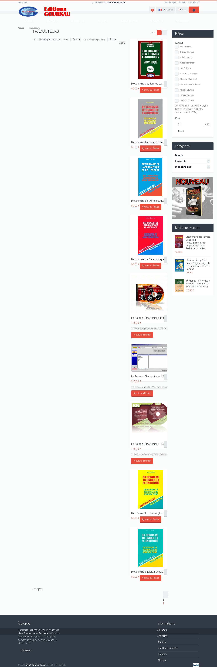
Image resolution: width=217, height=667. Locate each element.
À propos (162, 630)
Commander (194, 3)
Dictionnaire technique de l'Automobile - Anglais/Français (150, 142)
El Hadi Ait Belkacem (189, 73)
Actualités (78, 21)
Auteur (179, 42)
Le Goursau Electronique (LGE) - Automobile (150, 317)
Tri (33, 40)
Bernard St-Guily (187, 100)
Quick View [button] (150, 118)
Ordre (65, 40)
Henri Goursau (186, 46)
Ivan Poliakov (185, 68)
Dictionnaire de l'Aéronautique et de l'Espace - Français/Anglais (150, 259)
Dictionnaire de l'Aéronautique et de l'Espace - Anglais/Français (150, 200)
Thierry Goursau (187, 52)
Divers (179, 155)
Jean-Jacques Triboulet (190, 84)
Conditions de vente (167, 648)
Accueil (29, 21)
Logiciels (180, 161)
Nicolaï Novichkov (187, 63)
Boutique (52, 21)
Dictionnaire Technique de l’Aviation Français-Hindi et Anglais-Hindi (197, 283)
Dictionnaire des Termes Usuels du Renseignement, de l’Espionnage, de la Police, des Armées (198, 243)
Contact (102, 21)
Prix (177, 118)
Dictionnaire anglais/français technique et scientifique (150, 571)
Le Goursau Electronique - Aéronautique (150, 376)
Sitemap (161, 660)
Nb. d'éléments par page (94, 40)
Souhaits (182, 3)
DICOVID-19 (156, 21)
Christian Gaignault (188, 79)
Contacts (162, 654)
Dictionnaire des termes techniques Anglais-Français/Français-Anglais (150, 83)
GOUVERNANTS (129, 21)
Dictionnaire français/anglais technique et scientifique (150, 513)
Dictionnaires (183, 166)
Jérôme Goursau (187, 95)
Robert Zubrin (186, 57)
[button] (152, 10)
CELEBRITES (182, 21)
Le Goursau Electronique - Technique (150, 443)
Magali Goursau (187, 90)
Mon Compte (170, 3)
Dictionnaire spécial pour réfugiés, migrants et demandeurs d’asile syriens (198, 264)
